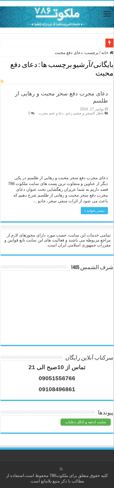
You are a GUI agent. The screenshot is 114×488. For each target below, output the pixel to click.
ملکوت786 (59, 475)
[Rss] (61, 469)
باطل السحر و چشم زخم (85, 113)
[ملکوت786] (57, 16)
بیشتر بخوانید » (94, 211)
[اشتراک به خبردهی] (2, 81)
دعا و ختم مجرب (51, 113)
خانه (105, 52)
